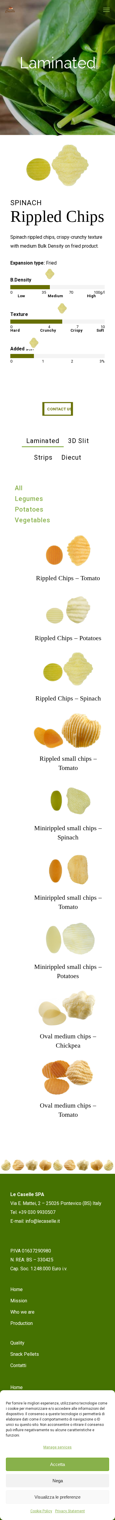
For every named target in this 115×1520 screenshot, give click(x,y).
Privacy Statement (70, 1511)
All (19, 488)
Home (16, 1289)
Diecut (71, 457)
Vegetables (32, 520)
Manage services (57, 1447)
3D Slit (78, 441)
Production (21, 1323)
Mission (18, 1301)
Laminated (42, 441)
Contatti (18, 1365)
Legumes (29, 498)
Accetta (57, 1464)
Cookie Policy (41, 1511)
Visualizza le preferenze (57, 1497)
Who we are (22, 1312)
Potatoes (29, 509)
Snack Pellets (24, 1354)
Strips (43, 457)
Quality (17, 1343)
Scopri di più (68, 544)
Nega (57, 1480)
